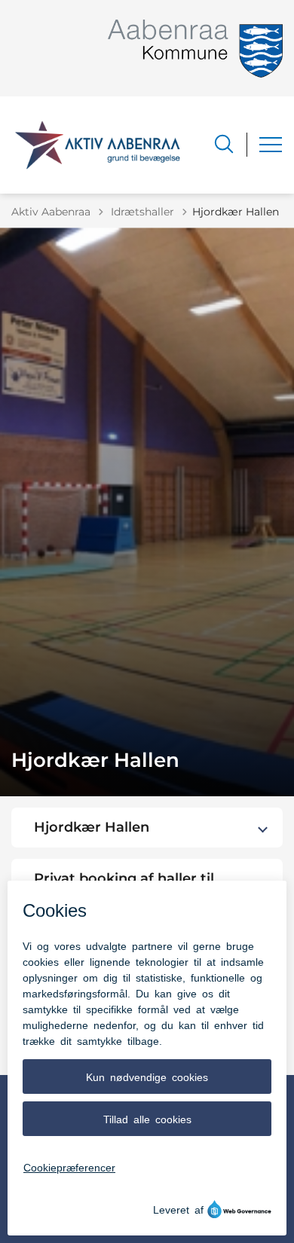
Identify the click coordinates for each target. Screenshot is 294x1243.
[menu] (271, 145)
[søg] (224, 144)
